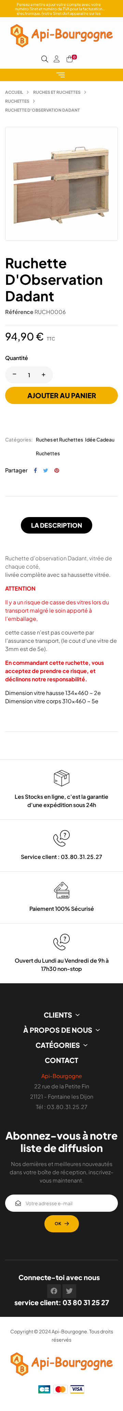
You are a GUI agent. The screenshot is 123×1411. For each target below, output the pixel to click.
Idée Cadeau (99, 439)
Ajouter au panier (61, 395)
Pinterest (56, 470)
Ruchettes (48, 453)
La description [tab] (56, 525)
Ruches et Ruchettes (59, 439)
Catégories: (18, 439)
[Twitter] (69, 1291)
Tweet (45, 470)
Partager (35, 470)
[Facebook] (54, 1291)
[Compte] (57, 59)
